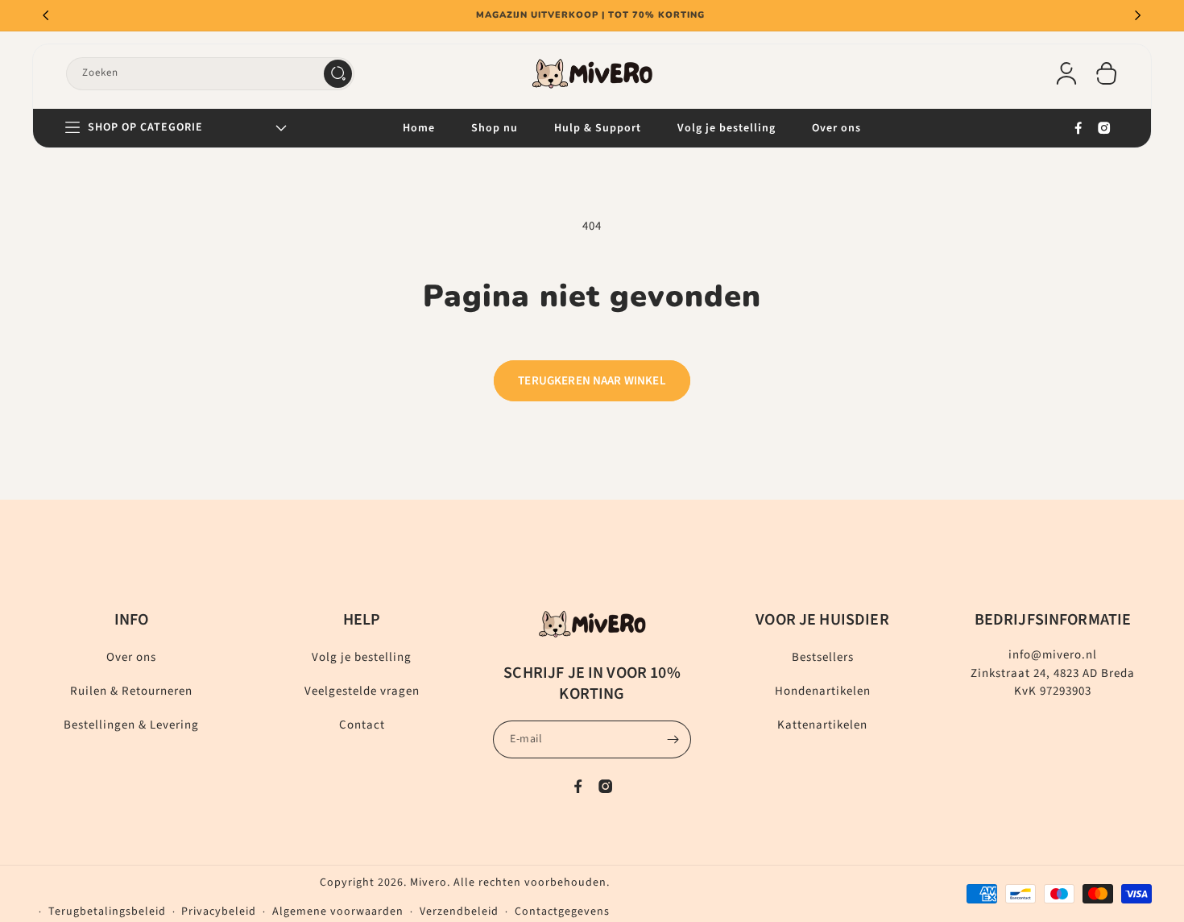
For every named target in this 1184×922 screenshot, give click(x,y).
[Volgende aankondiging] (1138, 15)
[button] (1107, 73)
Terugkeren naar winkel (592, 380)
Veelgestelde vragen (362, 691)
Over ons (131, 657)
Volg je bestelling (362, 657)
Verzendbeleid (459, 911)
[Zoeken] (338, 74)
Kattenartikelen (822, 724)
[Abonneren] (672, 739)
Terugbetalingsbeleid (107, 911)
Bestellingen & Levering (131, 724)
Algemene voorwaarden (338, 911)
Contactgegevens (562, 911)
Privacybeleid (218, 911)
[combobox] (210, 73)
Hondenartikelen (823, 691)
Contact (362, 724)
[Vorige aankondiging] (46, 15)
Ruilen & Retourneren (131, 691)
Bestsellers (823, 657)
